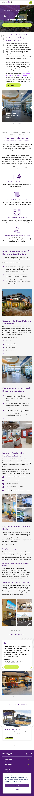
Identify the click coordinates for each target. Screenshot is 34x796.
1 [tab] (13, 123)
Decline (17, 789)
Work (6, 767)
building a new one (21, 75)
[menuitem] (17, 759)
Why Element (8, 764)
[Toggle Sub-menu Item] (27, 759)
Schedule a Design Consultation (16, 25)
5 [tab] (18, 123)
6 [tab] (19, 123)
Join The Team (9, 772)
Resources (7, 769)
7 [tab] (20, 123)
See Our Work (13, 85)
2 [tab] (14, 123)
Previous (2, 107)
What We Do (8, 759)
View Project (11, 667)
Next (31, 107)
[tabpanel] (17, 106)
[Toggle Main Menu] (30, 2)
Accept (17, 785)
